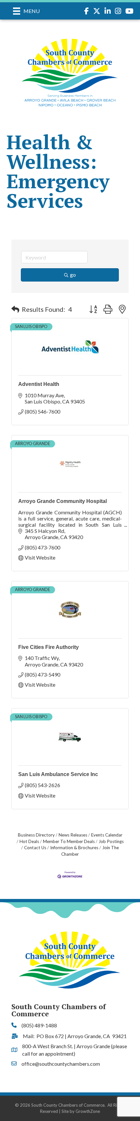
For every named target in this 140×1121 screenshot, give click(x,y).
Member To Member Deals (69, 841)
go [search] (73, 274)
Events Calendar (106, 834)
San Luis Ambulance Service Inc (58, 774)
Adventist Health (38, 384)
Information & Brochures (74, 847)
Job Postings (111, 841)
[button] (15, 309)
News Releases (73, 834)
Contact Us (35, 847)
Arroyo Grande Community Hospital (62, 501)
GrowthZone (88, 1111)
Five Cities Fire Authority (48, 647)
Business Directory (36, 834)
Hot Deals (29, 841)
